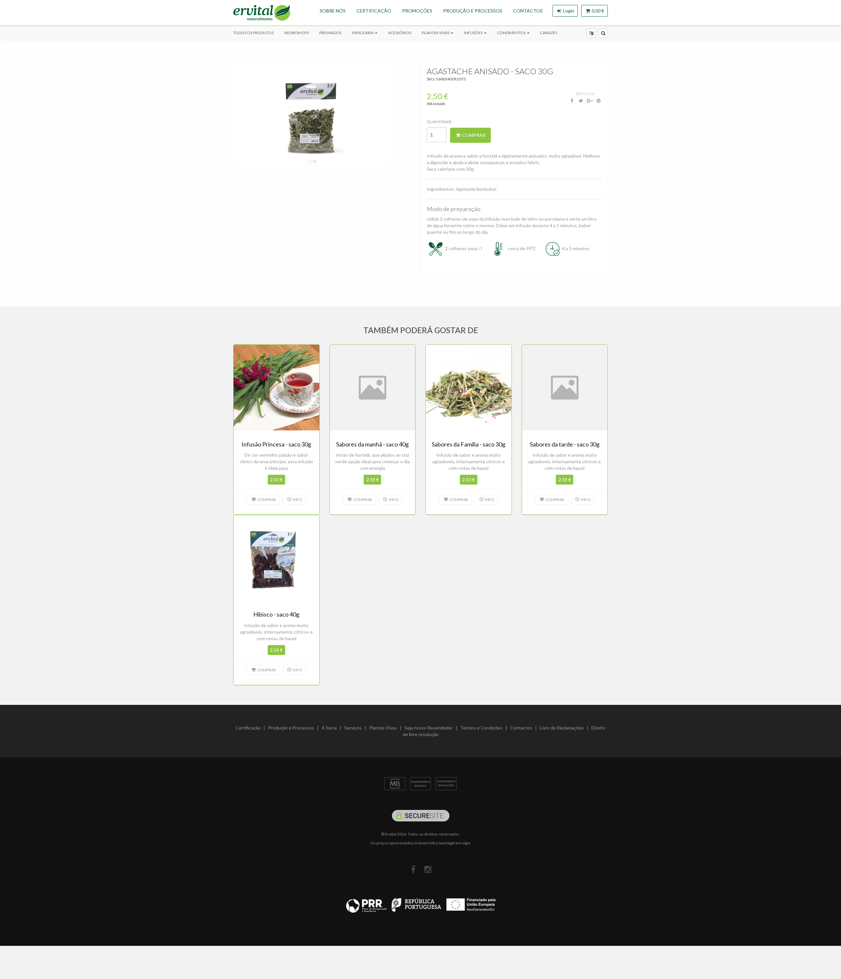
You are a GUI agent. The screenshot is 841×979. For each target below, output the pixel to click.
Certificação (373, 10)
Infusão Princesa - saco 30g (276, 444)
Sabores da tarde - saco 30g (565, 444)
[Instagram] (428, 869)
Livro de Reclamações (562, 727)
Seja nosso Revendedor (428, 727)
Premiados (330, 32)
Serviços (353, 727)
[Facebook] (413, 869)
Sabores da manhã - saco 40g (372, 444)
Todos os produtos (253, 32)
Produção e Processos (472, 10)
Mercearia (363, 32)
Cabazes (548, 32)
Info (297, 499)
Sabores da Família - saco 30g (468, 444)
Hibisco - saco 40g (276, 614)
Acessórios (399, 32)
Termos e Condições (481, 727)
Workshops (296, 32)
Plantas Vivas (436, 32)
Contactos (528, 10)
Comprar (473, 135)
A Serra (329, 727)
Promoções (417, 10)
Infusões (473, 32)
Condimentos (511, 32)
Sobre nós (333, 10)
